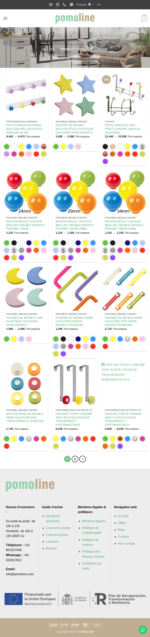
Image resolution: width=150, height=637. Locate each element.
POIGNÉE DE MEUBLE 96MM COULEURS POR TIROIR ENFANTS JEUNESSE (123, 321)
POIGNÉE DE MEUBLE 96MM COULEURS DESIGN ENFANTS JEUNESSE (74, 321)
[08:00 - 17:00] (58, 4)
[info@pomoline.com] (51, 4)
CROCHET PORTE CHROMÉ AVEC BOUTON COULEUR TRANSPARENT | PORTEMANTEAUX (74, 419)
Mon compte (126, 543)
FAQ (99, 5)
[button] (5, 18)
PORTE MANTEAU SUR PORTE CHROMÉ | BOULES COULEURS (122, 129)
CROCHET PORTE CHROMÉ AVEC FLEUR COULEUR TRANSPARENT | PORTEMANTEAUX (123, 419)
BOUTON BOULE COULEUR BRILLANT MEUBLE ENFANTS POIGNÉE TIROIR (25, 225)
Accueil (49, 49)
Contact (123, 536)
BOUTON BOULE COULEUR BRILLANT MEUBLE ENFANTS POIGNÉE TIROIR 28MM (75, 225)
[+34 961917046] (65, 4)
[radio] (7, 147)
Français (82, 4)
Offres (122, 523)
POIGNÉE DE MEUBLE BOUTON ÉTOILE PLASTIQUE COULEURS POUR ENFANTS (75, 129)
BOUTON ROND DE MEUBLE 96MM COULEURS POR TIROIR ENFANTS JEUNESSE (25, 417)
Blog (121, 529)
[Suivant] (82, 459)
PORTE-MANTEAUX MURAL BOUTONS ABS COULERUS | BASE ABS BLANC (24, 129)
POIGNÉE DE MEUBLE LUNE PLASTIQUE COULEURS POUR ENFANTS (24, 321)
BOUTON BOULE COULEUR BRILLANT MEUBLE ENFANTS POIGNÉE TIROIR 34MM (124, 225)
